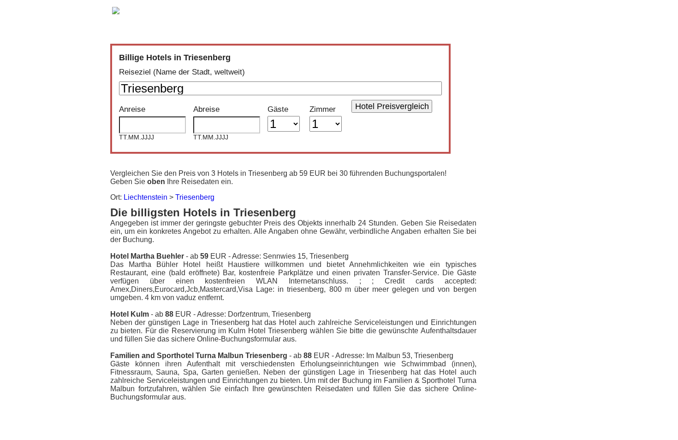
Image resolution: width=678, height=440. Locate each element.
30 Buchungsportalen (279, 19)
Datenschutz (457, 10)
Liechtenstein (145, 197)
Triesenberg (194, 197)
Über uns (407, 10)
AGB (500, 10)
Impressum (542, 10)
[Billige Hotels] (115, 13)
